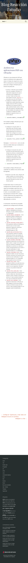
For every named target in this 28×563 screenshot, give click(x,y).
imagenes (7, 508)
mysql (9, 512)
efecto (9, 504)
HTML (4, 470)
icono (8, 506)
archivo (6, 499)
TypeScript (5, 490)
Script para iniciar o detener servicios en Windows (9, 532)
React (4, 482)
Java (4, 472)
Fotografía (5, 466)
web (9, 519)
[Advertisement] (14, 41)
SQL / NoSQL (5, 486)
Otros (4, 476)
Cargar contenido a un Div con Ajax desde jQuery (9, 540)
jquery (8, 511)
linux (12, 510)
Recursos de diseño (7, 484)
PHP (3, 478)
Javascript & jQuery (7, 474)
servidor (12, 515)
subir (7, 517)
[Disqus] (14, 437)
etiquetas (12, 504)
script (7, 515)
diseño (6, 504)
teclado (12, 517)
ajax (4, 499)
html (5, 506)
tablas (9, 517)
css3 (6, 502)
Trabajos (4, 488)
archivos (9, 499)
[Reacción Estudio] (9, 552)
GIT (3, 468)
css (4, 502)
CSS (3, 462)
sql (5, 517)
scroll (9, 515)
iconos (11, 506)
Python (4, 480)
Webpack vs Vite (21, 418)
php (4, 515)
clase (11, 500)
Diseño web (5, 464)
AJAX (4, 460)
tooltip (14, 517)
